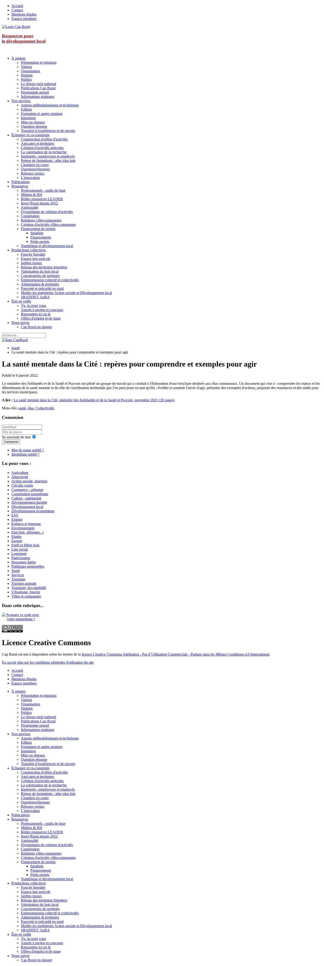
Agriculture (19, 473)
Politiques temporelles (27, 566)
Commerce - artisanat (27, 490)
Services (17, 575)
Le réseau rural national (38, 84)
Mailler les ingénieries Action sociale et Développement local (66, 293)
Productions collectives (28, 250)
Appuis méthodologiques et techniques (50, 105)
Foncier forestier (33, 254)
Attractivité (19, 477)
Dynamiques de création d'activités (47, 212)
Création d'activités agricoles (42, 148)
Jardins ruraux (31, 263)
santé (22, 408)
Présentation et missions (38, 62)
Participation (20, 558)
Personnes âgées (23, 562)
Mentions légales (24, 14)
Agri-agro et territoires (37, 143)
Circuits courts (22, 485)
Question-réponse (34, 126)
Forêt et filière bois (25, 545)
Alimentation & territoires (40, 284)
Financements (40, 237)
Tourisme (18, 579)
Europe (16, 541)
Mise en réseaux (33, 122)
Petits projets (39, 242)
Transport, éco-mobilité (28, 588)
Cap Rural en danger (36, 327)
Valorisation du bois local (40, 271)
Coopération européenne (29, 494)
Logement (19, 554)
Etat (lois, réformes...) (27, 532)
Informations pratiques (37, 97)
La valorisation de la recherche (44, 152)
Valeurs (26, 67)
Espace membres (24, 19)
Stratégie (36, 233)
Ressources (19, 186)
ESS (14, 515)
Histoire (27, 75)
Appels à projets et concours (42, 310)
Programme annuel (35, 92)
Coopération (30, 216)
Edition (26, 109)
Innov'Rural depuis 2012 (39, 203)
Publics (26, 79)
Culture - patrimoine (26, 498)
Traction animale (23, 583)
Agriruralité (29, 207)
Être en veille (21, 301)
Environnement (22, 528)
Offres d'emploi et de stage (41, 318)
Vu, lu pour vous (33, 306)
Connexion (11, 442)
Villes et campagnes (26, 596)
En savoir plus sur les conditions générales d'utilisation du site (48, 662)
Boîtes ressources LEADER (42, 199)
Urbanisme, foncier (25, 592)
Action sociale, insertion (29, 481)
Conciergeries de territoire (40, 276)
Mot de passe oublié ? (27, 450)
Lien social (19, 549)
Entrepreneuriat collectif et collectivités (50, 280)
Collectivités (45, 408)
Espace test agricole (35, 259)
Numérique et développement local (47, 246)
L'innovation (30, 178)
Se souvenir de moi (16, 437)
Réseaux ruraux (32, 173)
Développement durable (29, 502)
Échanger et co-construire (30, 135)
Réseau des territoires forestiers (44, 267)
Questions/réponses (35, 169)
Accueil (17, 6)
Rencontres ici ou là (36, 314)
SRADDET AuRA (35, 297)
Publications (20, 182)
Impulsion (28, 118)
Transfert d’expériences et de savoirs (48, 131)
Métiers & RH (31, 195)
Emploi (16, 519)
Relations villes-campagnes (41, 220)
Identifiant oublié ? (25, 454)
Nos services (20, 101)
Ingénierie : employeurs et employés (48, 156)
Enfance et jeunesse (26, 524)
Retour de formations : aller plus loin (48, 161)
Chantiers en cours (35, 165)
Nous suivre (20, 323)
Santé (15, 348)
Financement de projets (38, 229)
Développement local (27, 507)
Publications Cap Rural (38, 88)
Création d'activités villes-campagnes (48, 224)
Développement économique (32, 511)
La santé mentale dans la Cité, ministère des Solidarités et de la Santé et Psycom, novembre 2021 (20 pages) (94, 400)
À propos (18, 58)
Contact (17, 10)
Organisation (30, 71)
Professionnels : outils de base (43, 190)
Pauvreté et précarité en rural (42, 288)
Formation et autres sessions (42, 114)
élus (31, 408)
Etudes (16, 537)
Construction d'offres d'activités (44, 139)
